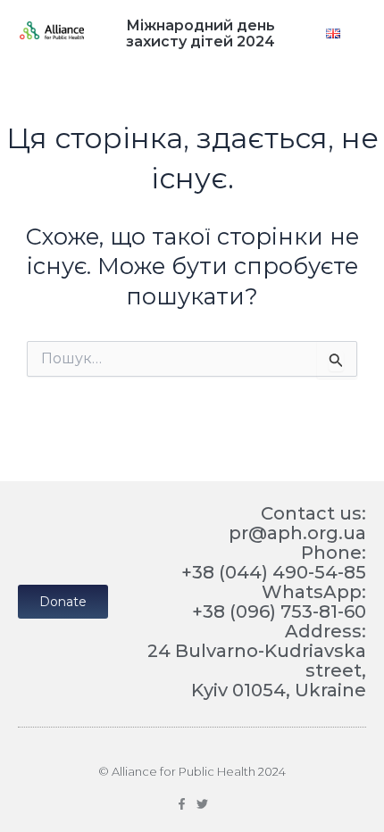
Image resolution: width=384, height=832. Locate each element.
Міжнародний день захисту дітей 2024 (200, 33)
